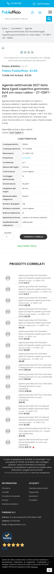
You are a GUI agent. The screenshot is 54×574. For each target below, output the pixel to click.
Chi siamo (6, 488)
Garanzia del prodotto (38, 488)
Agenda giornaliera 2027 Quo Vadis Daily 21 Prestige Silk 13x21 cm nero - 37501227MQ (35, 386)
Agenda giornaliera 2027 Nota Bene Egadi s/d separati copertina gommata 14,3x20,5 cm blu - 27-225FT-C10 (35, 278)
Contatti (5, 492)
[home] (11, 12)
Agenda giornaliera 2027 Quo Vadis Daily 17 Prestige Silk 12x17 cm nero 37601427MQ (35, 366)
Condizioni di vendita (11, 496)
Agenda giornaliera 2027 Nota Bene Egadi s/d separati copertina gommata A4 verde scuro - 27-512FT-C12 (35, 356)
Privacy (5, 500)
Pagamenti (33, 492)
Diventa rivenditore (10, 504)
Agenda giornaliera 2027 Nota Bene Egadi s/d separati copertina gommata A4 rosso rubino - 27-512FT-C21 (35, 345)
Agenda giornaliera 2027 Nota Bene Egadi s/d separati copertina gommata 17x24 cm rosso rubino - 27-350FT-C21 (35, 311)
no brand (26, 158)
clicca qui (34, 567)
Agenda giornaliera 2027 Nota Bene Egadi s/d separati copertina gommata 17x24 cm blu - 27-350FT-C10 (35, 300)
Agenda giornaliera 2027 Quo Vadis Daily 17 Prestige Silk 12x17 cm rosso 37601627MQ (35, 375)
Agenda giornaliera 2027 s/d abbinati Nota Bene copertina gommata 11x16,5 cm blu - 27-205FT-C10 (34, 408)
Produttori (33, 500)
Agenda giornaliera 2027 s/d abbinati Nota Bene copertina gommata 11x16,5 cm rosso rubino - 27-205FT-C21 (34, 420)
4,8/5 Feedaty (43, 4)
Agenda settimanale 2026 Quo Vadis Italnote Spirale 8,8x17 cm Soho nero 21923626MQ (33, 442)
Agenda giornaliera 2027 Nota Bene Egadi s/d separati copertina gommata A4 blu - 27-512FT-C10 (35, 334)
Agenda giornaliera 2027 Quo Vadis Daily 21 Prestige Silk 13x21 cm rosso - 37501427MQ (35, 397)
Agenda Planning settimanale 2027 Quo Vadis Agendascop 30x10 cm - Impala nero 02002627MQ (35, 431)
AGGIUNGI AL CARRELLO (33, 237)
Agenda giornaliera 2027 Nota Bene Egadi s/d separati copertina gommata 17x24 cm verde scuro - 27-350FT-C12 (35, 323)
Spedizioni (33, 496)
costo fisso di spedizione (40, 473)
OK (49, 570)
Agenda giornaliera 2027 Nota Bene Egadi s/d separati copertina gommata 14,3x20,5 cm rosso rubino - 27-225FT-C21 (35, 289)
